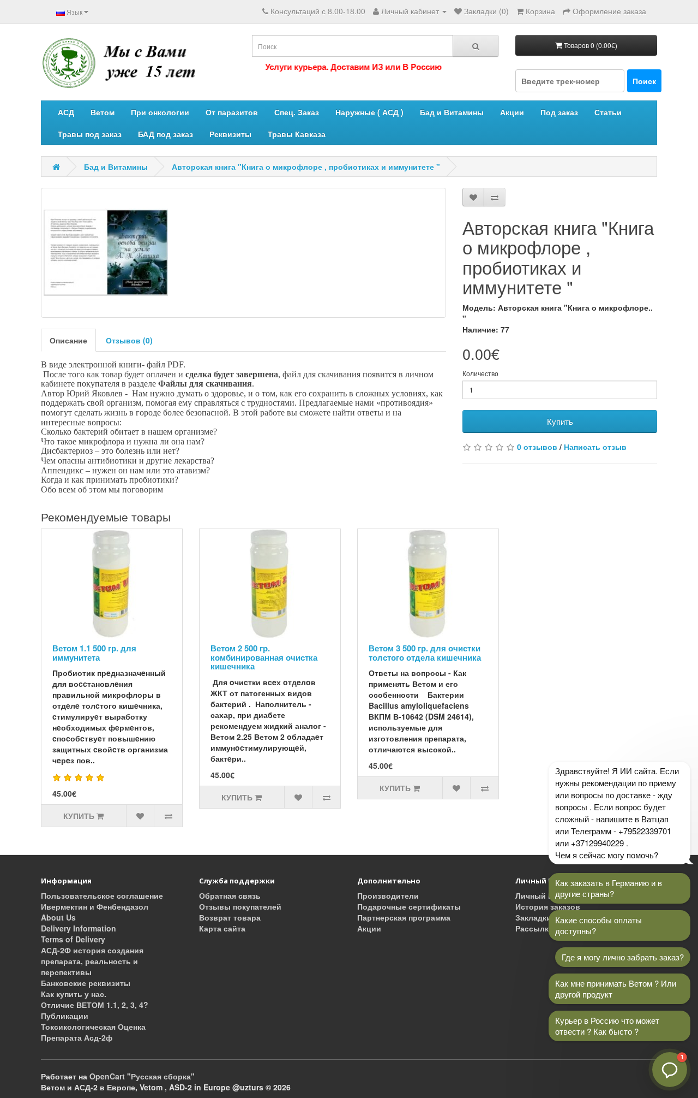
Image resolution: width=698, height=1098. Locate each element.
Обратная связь (230, 895)
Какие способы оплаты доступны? (598, 925)
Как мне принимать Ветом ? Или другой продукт (615, 988)
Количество (480, 373)
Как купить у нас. (73, 993)
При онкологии (160, 111)
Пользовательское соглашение (102, 895)
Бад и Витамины (452, 111)
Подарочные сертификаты (409, 906)
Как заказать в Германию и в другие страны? (608, 888)
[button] (669, 1069)
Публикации (64, 1015)
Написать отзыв (595, 446)
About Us (58, 917)
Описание (68, 340)
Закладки (533, 917)
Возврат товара (230, 917)
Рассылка (534, 928)
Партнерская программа (403, 917)
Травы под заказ (90, 133)
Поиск (644, 80)
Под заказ (559, 111)
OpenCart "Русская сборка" (142, 1076)
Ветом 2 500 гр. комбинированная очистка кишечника (263, 657)
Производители (388, 895)
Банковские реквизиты (85, 982)
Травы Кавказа (297, 133)
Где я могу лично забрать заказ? (623, 957)
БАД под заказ (165, 133)
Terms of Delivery (73, 939)
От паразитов (232, 111)
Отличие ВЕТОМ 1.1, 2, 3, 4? (94, 1004)
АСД (66, 111)
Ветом (103, 111)
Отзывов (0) (129, 340)
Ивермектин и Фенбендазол (94, 906)
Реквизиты (230, 133)
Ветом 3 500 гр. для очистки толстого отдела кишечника (425, 652)
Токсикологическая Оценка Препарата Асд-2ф (93, 1032)
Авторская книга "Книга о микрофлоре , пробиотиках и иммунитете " (306, 166)
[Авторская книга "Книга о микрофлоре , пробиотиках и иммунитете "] (243, 253)
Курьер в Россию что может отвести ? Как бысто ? (607, 1025)
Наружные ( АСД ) (369, 111)
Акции (512, 111)
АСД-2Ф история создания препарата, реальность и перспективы (92, 961)
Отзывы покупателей (240, 906)
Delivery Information (78, 928)
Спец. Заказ (296, 111)
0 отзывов (537, 446)
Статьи (608, 111)
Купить (560, 421)
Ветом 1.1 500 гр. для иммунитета (94, 652)
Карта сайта (222, 928)
